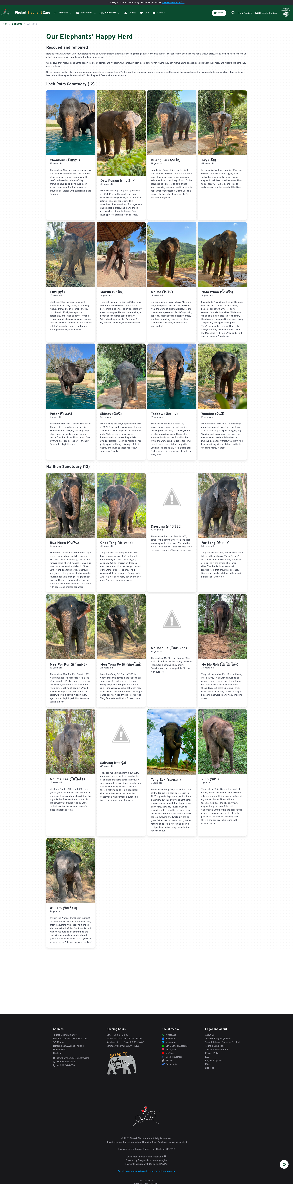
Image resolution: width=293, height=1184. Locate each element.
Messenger (171, 1042)
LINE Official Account (177, 1046)
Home (4, 24)
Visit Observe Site (173, 2)
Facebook (170, 1038)
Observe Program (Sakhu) (218, 1038)
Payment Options (214, 1060)
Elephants (17, 24)
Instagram (171, 1049)
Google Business (174, 1057)
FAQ (207, 1057)
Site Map (209, 1068)
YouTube (170, 1053)
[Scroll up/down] (284, 1164)
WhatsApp (171, 1035)
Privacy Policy (212, 1053)
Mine (207, 1064)
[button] (254, 13)
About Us (209, 1035)
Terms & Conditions (214, 1046)
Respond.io (171, 1064)
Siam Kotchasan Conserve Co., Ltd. (70, 1038)
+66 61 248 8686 (66, 1065)
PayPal (164, 1164)
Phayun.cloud (144, 1160)
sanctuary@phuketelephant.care (73, 1058)
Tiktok (169, 1060)
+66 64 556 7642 (66, 1061)
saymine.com (169, 1171)
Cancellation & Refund (216, 1049)
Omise (152, 1164)
